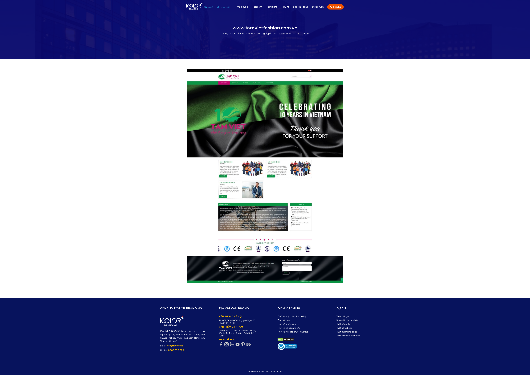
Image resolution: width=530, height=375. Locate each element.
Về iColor (242, 7)
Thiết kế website (344, 328)
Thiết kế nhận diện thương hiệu (292, 316)
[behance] (249, 344)
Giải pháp (272, 7)
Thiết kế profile (343, 324)
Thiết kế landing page (346, 332)
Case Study (318, 7)
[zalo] (232, 344)
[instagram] (227, 344)
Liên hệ (337, 7)
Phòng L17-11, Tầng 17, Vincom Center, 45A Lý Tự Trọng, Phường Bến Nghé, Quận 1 (237, 333)
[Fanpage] (221, 344)
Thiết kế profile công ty (289, 324)
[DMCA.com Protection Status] (286, 339)
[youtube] (238, 344)
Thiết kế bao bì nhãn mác (348, 335)
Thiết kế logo (284, 320)
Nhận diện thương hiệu (347, 320)
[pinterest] (244, 344)
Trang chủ (227, 33)
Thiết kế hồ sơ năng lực (289, 328)
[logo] (182, 321)
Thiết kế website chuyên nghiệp (293, 332)
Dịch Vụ (258, 7)
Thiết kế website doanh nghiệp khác (255, 33)
